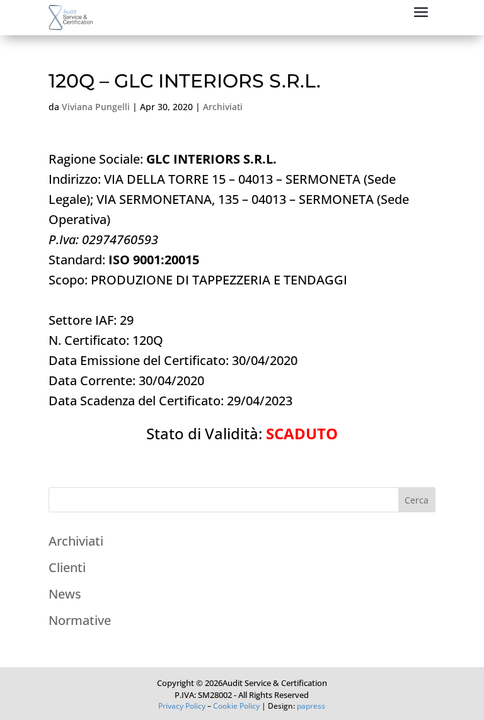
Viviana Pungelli (96, 107)
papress (311, 705)
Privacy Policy (181, 705)
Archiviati (223, 107)
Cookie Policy (236, 705)
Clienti (67, 567)
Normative (80, 620)
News (65, 593)
